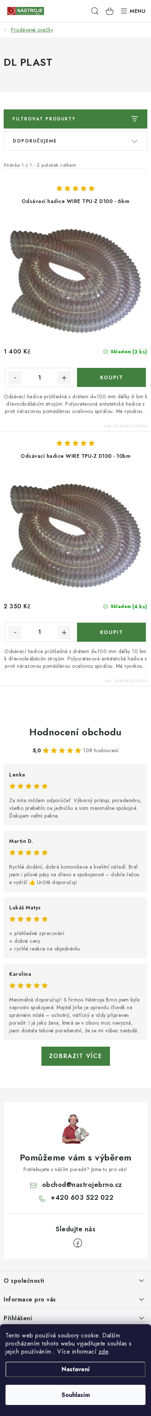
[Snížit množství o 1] (15, 377)
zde (103, 1351)
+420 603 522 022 (82, 1197)
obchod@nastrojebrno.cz (82, 1184)
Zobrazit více (75, 1056)
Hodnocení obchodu (75, 732)
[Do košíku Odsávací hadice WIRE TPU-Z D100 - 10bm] (111, 632)
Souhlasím (76, 1395)
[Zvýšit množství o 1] (64, 377)
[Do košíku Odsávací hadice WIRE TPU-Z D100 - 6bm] (111, 377)
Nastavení (76, 1369)
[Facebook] (77, 1243)
